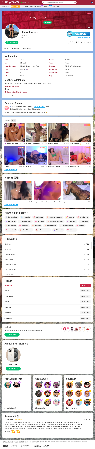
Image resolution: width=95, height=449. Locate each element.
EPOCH (39, 441)
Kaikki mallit (5, 6)
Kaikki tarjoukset (35, 6)
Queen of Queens (39, 107)
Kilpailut (46, 6)
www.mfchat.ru (24, 441)
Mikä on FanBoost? (84, 37)
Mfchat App (56, 6)
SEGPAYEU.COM (46, 441)
